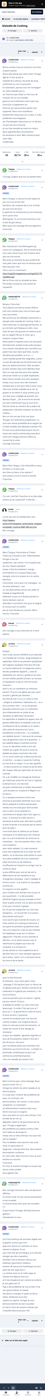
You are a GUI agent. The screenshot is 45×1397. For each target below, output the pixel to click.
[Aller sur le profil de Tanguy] (4, 170)
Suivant (35, 52)
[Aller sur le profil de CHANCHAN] (3, 39)
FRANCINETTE (14, 297)
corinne (11, 644)
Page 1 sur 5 (22, 52)
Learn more (5, 4)
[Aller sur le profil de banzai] (4, 624)
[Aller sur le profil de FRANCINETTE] (4, 298)
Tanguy (11, 169)
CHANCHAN (14, 38)
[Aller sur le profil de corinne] (4, 645)
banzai (11, 623)
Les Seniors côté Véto (24, 40)
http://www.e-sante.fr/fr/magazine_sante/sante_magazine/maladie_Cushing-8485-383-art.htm (22, 523)
